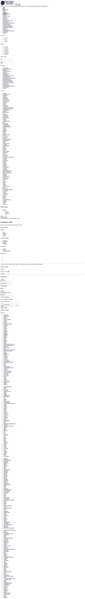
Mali (4, 467)
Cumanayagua (6, 167)
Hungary (5, 427)
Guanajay (5, 193)
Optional (6, 54)
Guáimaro (5, 164)
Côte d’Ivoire (6, 375)
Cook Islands (6, 373)
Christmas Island (7, 366)
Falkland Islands (7, 395)
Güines (4, 127)
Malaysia (5, 465)
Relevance (7, 212)
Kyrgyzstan (6, 448)
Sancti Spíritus (6, 115)
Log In (4, 11)
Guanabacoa (5, 116)
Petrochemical (6, 29)
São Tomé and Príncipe (8, 533)
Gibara (4, 184)
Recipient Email (3, 283)
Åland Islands (6, 316)
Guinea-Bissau (6, 420)
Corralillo (5, 144)
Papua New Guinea (7, 507)
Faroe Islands (6, 396)
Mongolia (5, 478)
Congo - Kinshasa (7, 372)
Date (6, 214)
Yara (4, 180)
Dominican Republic (8, 386)
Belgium (5, 337)
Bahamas (5, 331)
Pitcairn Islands (7, 512)
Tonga (5, 570)
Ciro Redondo (6, 178)
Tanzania (5, 564)
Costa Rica (6, 374)
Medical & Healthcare (7, 25)
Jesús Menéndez (6, 145)
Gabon (5, 404)
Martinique (6, 470)
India (5, 429)
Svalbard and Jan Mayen (8, 557)
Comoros (5, 369)
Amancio (5, 161)
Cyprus (5, 380)
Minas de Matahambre (7, 172)
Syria (5, 561)
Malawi (5, 463)
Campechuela (5, 194)
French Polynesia (7, 402)
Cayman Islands (7, 360)
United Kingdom (7, 583)
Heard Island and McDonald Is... (10, 423)
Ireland (5, 433)
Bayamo (4, 103)
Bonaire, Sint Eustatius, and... (9, 344)
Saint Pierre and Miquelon (9, 527)
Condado (5, 168)
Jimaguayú (5, 204)
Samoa (5, 531)
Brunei (5, 351)
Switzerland (6, 560)
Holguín (4, 96)
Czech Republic (7, 381)
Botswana (6, 346)
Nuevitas (4, 141)
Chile (5, 364)
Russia (5, 520)
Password (2, 294)
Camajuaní (5, 169)
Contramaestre (6, 124)
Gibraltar (5, 410)
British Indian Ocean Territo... (9, 349)
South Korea (6, 550)
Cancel (2, 307)
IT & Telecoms (6, 21)
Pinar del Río (5, 105)
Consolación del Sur (7, 126)
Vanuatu (5, 588)
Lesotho (5, 452)
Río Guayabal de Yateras (8, 189)
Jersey (5, 440)
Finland (5, 398)
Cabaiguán (5, 152)
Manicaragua (5, 160)
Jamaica (5, 438)
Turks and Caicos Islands (8, 576)
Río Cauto (5, 198)
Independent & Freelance (8, 20)
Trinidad (4, 135)
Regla (4, 153)
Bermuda (5, 340)
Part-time (6, 48)
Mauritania (6, 471)
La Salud (5, 181)
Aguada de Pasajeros (7, 199)
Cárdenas (5, 120)
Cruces (4, 195)
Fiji (4, 397)
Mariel (4, 179)
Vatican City (6, 589)
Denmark (5, 382)
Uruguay (5, 586)
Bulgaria (5, 353)
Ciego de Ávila (6, 112)
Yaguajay (5, 159)
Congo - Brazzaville (8, 371)
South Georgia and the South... (10, 549)
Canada (5, 358)
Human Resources (6, 24)
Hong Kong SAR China (8, 425)
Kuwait (5, 447)
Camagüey (5, 95)
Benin (5, 339)
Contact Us (5, 240)
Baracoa (4, 148)
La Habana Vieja (6, 121)
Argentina (5, 325)
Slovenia (5, 544)
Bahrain (5, 332)
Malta (5, 468)
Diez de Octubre (6, 99)
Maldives (5, 466)
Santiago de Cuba (6, 94)
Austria (5, 329)
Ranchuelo (5, 155)
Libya (5, 455)
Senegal (5, 535)
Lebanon (5, 451)
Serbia (5, 536)
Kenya (5, 443)
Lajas (4, 203)
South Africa (6, 548)
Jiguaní (4, 162)
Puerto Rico (6, 515)
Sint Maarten (6, 542)
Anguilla (5, 322)
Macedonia (6, 461)
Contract (6, 50)
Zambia (5, 596)
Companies (5, 241)
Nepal (5, 487)
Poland (5, 513)
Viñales (4, 185)
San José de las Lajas (7, 139)
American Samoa (7, 319)
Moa (4, 122)
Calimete (4, 200)
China (5, 365)
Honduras (5, 424)
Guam (5, 415)
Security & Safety (6, 16)
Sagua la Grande (6, 134)
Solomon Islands (7, 545)
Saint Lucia (6, 525)
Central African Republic (8, 362)
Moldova (5, 476)
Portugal (5, 514)
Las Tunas (5, 102)
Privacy (4, 235)
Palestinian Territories (8, 505)
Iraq (4, 432)
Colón (4, 132)
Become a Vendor (6, 251)
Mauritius (5, 472)
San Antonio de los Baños (8, 157)
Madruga (5, 175)
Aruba (5, 327)
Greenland (6, 412)
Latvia (5, 450)
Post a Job (5, 14)
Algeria (5, 318)
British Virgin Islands (8, 350)
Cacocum (5, 158)
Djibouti (5, 383)
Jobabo (4, 146)
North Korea (6, 498)
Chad (5, 363)
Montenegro (6, 479)
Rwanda (5, 521)
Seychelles (6, 539)
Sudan (5, 554)
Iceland (5, 428)
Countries (5, 243)
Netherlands (6, 488)
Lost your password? (4, 299)
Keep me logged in (5, 297)
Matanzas (5, 111)
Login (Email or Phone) (5, 292)
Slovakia (5, 543)
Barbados (5, 335)
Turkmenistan (6, 574)
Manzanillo (5, 114)
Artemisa (5, 129)
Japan (5, 439)
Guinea (5, 419)
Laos (5, 449)
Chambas (5, 196)
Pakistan (5, 503)
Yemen (5, 595)
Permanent (6, 53)
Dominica (5, 384)
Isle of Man (6, 434)
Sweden (5, 559)
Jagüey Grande (6, 140)
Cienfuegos (5, 106)
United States (6, 585)
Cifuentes (5, 163)
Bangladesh (6, 334)
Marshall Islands (7, 469)
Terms (4, 234)
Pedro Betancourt (6, 186)
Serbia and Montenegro (8, 537)
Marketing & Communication (9, 22)
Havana (4, 93)
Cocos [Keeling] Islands (8, 367)
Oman (5, 502)
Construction (5, 31)
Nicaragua (6, 493)
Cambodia (6, 356)
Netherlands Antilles (8, 489)
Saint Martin (6, 526)
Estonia (5, 393)
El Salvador (6, 390)
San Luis (4, 130)
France (5, 400)
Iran (4, 431)
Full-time (6, 46)
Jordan (5, 441)
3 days (6, 39)
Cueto (4, 187)
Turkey (5, 573)
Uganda (5, 580)
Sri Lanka (5, 553)
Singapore (6, 541)
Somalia (5, 546)
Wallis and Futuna (7, 592)
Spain (5, 552)
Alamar (4, 118)
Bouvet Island (6, 347)
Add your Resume (4, 227)
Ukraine (5, 581)
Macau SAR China (7, 460)
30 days (6, 41)
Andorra (5, 320)
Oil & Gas (5, 28)
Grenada (5, 413)
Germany (5, 407)
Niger (5, 494)
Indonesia (5, 430)
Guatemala (6, 416)
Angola (5, 321)
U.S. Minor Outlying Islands (9, 578)
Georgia (5, 406)
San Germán (5, 154)
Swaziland (6, 558)
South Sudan (6, 551)
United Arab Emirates (8, 582)
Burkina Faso (6, 354)
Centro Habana (6, 109)
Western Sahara (7, 594)
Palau (5, 504)
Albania (5, 317)
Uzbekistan (6, 587)
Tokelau (5, 569)
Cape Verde (6, 359)
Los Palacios (5, 190)
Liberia (5, 454)
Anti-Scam (5, 233)
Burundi (5, 355)
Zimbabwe (6, 597)
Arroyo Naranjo (6, 100)
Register (4, 12)
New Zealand (6, 492)
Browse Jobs (5, 9)
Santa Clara (5, 98)
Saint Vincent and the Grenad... (10, 530)
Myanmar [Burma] (7, 484)
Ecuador (5, 387)
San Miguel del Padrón (7, 108)
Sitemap (4, 242)
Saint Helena (6, 523)
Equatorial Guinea (7, 391)
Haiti (5, 422)
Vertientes (5, 177)
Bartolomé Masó (6, 143)
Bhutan (5, 341)
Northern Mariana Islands (9, 499)
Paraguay (5, 508)
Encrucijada (5, 188)
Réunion (5, 517)
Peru (4, 510)
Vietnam (5, 591)
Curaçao (5, 378)
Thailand (5, 566)
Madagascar (6, 462)
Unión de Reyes (6, 176)
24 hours (6, 38)
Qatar (5, 516)
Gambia (5, 405)
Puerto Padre (5, 123)
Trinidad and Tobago (8, 571)
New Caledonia (7, 490)
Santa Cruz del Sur (6, 171)
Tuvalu (5, 577)
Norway (5, 501)
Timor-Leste (6, 567)
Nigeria (5, 495)
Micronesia (6, 475)
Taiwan (5, 562)
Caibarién (5, 166)
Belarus (5, 336)
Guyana (5, 421)
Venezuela (6, 590)
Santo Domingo (6, 151)
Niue (5, 496)
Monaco (5, 477)
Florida (4, 133)
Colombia (5, 368)
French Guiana (6, 401)
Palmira (4, 201)
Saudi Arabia (6, 534)
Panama (5, 506)
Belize (5, 338)
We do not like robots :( (5, 301)
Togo (5, 568)
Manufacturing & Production (8, 30)
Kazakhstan (6, 442)
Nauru (5, 486)
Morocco (5, 481)
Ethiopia (5, 394)
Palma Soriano (6, 117)
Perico (4, 197)
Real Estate (5, 19)
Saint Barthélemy (7, 522)
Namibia (5, 485)
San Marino (6, 532)
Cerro (4, 113)
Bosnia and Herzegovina (8, 345)
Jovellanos (5, 149)
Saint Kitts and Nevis (8, 524)
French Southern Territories (9, 403)
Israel (5, 436)
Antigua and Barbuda (8, 323)
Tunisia (5, 572)
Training (4, 17)
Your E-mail (3, 280)
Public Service (6, 18)
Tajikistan (5, 563)
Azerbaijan (6, 330)
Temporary (6, 49)
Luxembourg (6, 459)
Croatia (5, 376)
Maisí (4, 182)
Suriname (5, 555)
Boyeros (4, 104)
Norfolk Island (6, 497)
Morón (4, 131)
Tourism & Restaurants (7, 26)
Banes (4, 142)
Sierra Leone (6, 540)
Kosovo (5, 446)
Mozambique (6, 483)
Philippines (6, 511)
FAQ (4, 232)
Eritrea (5, 392)
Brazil (5, 348)
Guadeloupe (6, 414)
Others (4, 33)
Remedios (5, 173)
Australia (5, 328)
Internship (6, 51)
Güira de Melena (6, 125)
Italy (4, 437)
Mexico (5, 474)
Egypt (5, 388)
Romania (5, 518)
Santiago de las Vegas (7, 170)
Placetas (4, 138)
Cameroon (6, 357)
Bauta (4, 150)
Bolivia (5, 342)
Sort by (6, 211)
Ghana (5, 409)
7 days (6, 40)
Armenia (5, 326)
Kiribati (5, 445)
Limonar (4, 191)
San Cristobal (5, 136)
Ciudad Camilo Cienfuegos (8, 107)
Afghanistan (6, 314)
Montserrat (6, 480)
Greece (5, 411)
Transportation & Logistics (8, 27)
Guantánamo (5, 97)
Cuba (5, 377)
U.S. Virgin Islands (7, 579)
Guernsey (5, 418)
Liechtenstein (6, 456)
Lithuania (5, 458)
